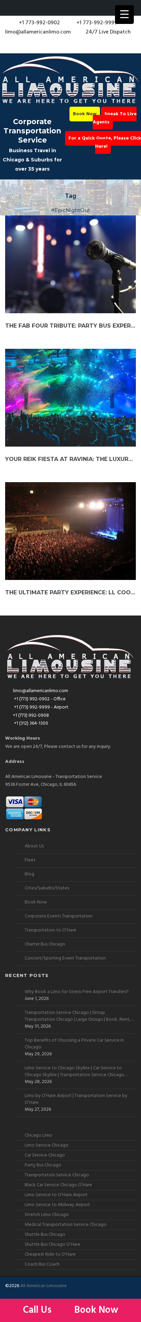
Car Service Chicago (45, 1155)
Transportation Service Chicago (57, 1175)
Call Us (38, 1310)
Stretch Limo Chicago (47, 1215)
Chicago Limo (38, 1135)
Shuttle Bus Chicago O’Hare (52, 1244)
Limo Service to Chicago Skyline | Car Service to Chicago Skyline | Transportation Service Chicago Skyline (74, 1072)
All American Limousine (43, 1286)
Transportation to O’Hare (50, 930)
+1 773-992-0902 (38, 22)
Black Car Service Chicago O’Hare (58, 1185)
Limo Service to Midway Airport (57, 1205)
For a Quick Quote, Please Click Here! (104, 142)
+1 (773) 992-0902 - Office (39, 699)
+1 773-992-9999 (96, 22)
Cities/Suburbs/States (47, 888)
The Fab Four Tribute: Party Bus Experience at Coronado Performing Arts (70, 325)
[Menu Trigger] (124, 14)
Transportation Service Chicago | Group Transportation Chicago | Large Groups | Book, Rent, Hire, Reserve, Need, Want (77, 1016)
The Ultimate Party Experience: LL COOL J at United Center (70, 592)
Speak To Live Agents (115, 118)
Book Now (85, 114)
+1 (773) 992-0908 (31, 715)
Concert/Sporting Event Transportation (65, 958)
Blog (29, 874)
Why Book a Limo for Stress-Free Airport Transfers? (77, 992)
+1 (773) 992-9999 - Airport (40, 707)
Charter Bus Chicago (45, 944)
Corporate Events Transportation (58, 916)
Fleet (30, 860)
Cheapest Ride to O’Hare (50, 1254)
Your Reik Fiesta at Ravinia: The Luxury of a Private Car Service (70, 459)
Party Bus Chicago (43, 1165)
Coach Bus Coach (42, 1264)
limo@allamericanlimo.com (38, 32)
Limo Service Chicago (46, 1145)
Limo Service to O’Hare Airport (56, 1195)
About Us (34, 846)
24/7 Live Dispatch (108, 32)
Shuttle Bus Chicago (45, 1235)
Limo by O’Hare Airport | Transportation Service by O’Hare (76, 1099)
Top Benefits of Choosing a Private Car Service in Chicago (74, 1044)
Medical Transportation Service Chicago (65, 1225)
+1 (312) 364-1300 (30, 723)
